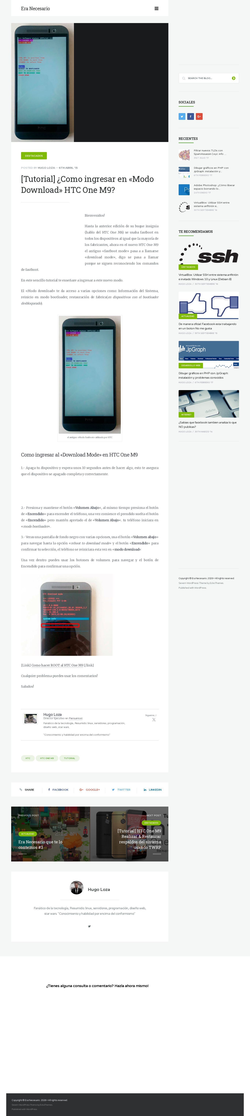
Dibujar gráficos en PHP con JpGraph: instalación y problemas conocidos (203, 375)
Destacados (34, 155)
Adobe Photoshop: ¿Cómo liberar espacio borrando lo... (214, 187)
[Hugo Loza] (30, 723)
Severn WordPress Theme (192, 583)
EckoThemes (216, 583)
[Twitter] (154, 719)
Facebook (60, 789)
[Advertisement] (52, 238)
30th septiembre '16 (206, 284)
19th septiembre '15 (206, 333)
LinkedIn (155, 789)
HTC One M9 (47, 758)
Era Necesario (199, 578)
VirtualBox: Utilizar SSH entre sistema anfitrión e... (212, 204)
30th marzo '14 (203, 431)
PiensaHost (76, 718)
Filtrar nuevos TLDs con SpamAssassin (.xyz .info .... (210, 152)
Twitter (123, 789)
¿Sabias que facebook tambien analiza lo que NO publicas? (208, 425)
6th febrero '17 (204, 382)
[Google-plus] (199, 116)
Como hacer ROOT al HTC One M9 (57, 665)
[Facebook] (190, 116)
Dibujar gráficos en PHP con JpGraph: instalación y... (211, 169)
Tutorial (69, 758)
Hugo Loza (46, 167)
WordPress (200, 587)
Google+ (93, 789)
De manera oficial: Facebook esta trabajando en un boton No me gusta (207, 326)
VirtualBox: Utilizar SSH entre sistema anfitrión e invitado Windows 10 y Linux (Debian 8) (208, 277)
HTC (28, 758)
